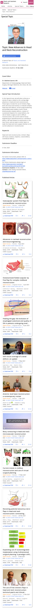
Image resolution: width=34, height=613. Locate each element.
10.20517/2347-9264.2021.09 (14, 246)
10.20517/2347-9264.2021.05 (14, 400)
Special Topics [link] (12, 10)
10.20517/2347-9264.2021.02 (14, 558)
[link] (9, 12)
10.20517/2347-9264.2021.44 (14, 286)
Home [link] (4, 10)
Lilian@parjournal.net (9, 171)
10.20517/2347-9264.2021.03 (14, 517)
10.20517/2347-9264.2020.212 (15, 596)
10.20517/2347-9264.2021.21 (14, 363)
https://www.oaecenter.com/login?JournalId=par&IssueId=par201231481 (13, 165)
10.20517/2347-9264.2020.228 (15, 477)
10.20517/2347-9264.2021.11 (14, 327)
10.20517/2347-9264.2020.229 (15, 438)
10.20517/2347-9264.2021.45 (14, 207)
